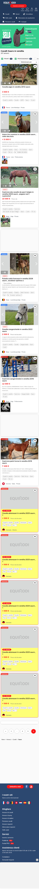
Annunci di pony (7, 815)
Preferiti (22, 10)
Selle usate (8, 18)
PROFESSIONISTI (23, 58)
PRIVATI (6, 58)
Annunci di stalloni (7, 818)
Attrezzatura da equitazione (26, 18)
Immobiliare (29, 14)
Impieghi (23, 21)
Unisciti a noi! (15, 787)
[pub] (19, 36)
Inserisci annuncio (18, 6)
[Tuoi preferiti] (35, 66)
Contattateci (6, 857)
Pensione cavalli (10, 21)
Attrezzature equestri (8, 827)
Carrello (36, 10)
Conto (31, 10)
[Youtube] (31, 787)
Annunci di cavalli (7, 812)
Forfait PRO (6, 843)
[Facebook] (26, 787)
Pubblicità (5, 840)
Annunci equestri (7, 824)
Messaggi (27, 10)
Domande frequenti (8, 860)
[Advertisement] (19, 240)
